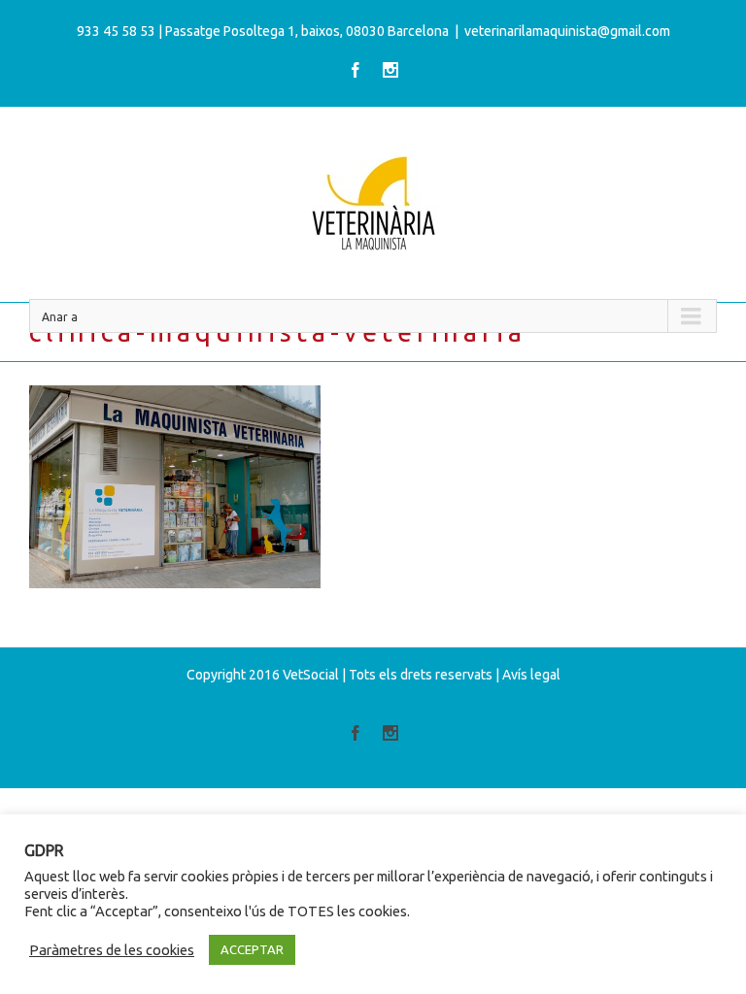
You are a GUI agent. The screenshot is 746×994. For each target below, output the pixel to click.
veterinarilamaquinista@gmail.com (567, 31)
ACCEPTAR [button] (252, 949)
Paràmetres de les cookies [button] (111, 950)
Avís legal (531, 674)
